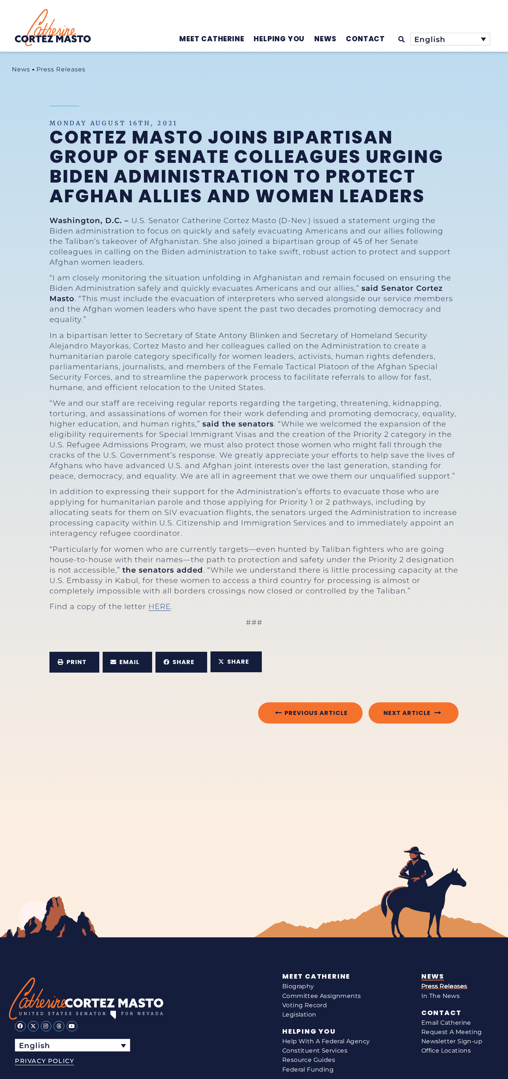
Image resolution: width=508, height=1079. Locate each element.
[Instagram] (46, 1026)
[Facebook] (20, 1026)
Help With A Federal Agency (326, 1041)
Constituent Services (314, 1050)
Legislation (299, 1014)
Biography (298, 986)
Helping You (309, 1031)
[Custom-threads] (59, 1026)
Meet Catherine (316, 976)
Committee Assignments (321, 995)
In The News (440, 995)
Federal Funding (308, 1069)
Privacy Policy (44, 1060)
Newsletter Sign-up (451, 1041)
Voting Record (304, 1005)
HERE (159, 606)
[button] (74, 662)
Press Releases (61, 69)
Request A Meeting (451, 1031)
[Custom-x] (33, 1026)
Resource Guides (308, 1059)
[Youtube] (72, 1026)
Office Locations (446, 1050)
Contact (441, 1013)
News (21, 69)
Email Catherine (446, 1022)
